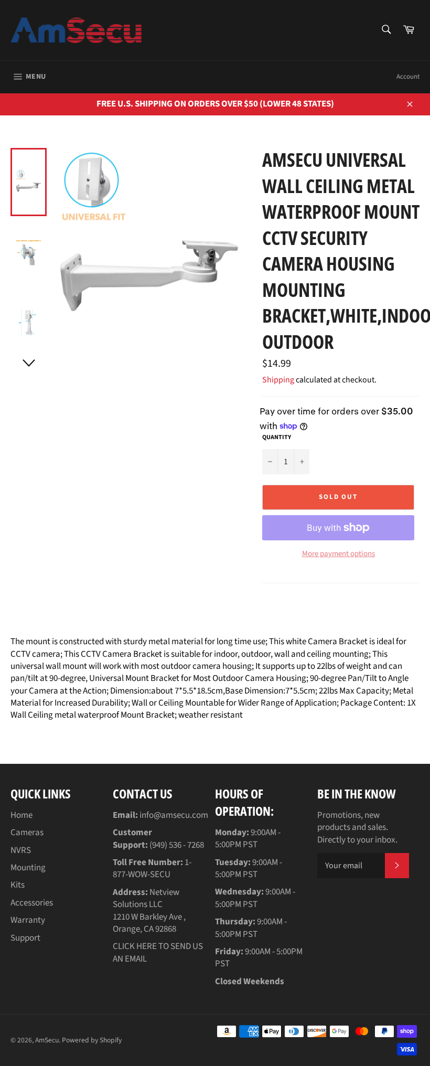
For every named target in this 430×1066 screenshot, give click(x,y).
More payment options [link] (338, 554)
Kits (17, 885)
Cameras (27, 832)
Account (408, 76)
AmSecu (47, 1040)
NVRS (20, 850)
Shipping (278, 380)
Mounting (28, 867)
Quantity (276, 437)
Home (21, 815)
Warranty (27, 920)
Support (25, 938)
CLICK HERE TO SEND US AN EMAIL (158, 952)
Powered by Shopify (92, 1040)
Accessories (31, 903)
